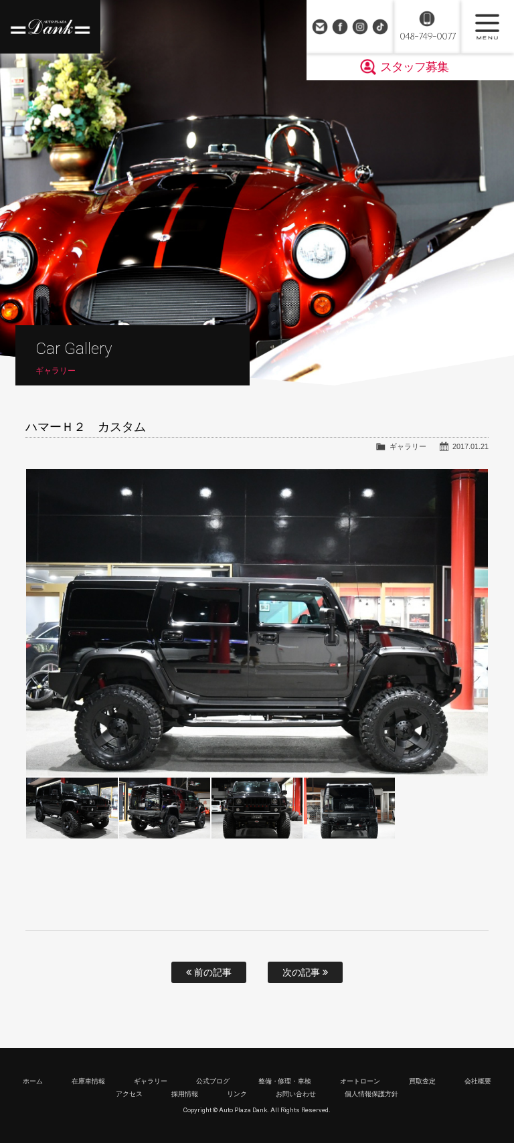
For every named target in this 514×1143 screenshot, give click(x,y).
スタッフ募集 (414, 67)
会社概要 (477, 1081)
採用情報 (184, 1093)
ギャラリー (408, 446)
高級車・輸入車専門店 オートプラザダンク (50, 27)
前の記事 (211, 972)
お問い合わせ (320, 27)
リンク (237, 1093)
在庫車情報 (88, 1081)
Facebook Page (340, 27)
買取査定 (422, 1081)
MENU (487, 27)
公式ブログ (213, 1081)
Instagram (360, 27)
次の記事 (302, 972)
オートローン (360, 1081)
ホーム (33, 1081)
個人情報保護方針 (371, 1093)
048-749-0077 (427, 36)
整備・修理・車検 (285, 1081)
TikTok (380, 27)
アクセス (129, 1093)
